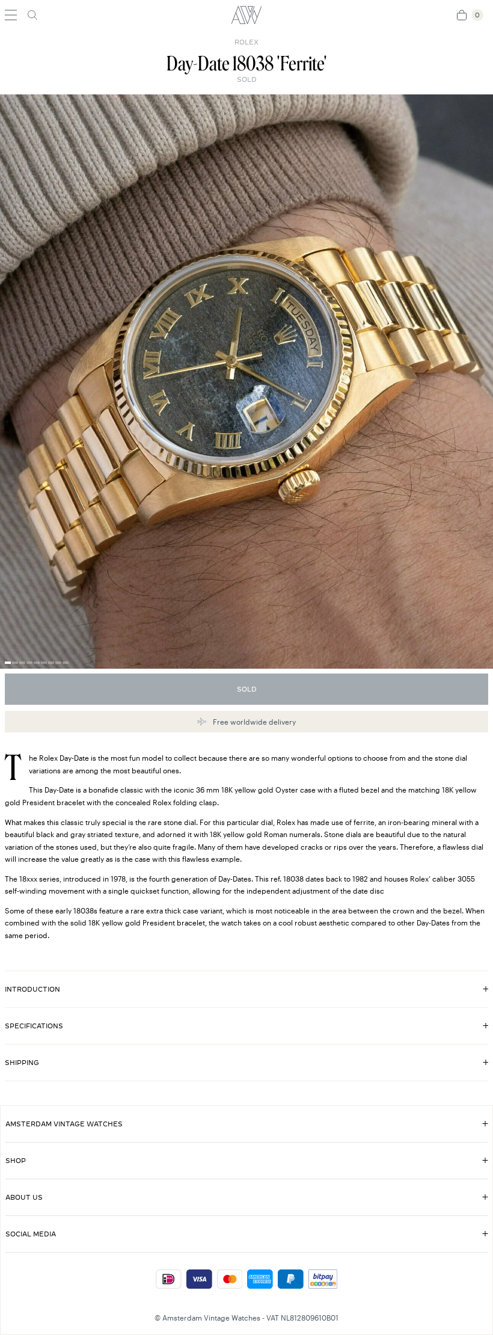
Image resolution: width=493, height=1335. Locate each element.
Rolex (246, 42)
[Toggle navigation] (11, 15)
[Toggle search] (32, 15)
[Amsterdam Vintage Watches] (246, 15)
